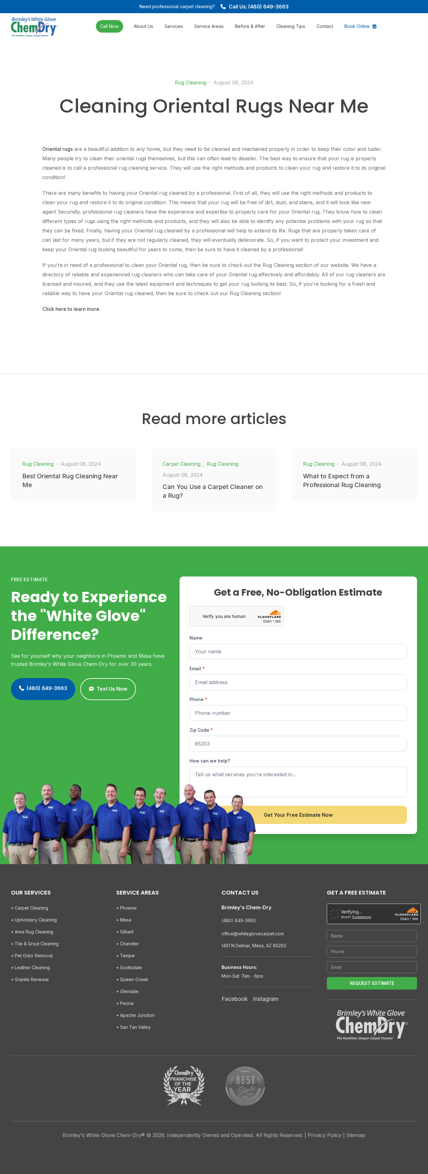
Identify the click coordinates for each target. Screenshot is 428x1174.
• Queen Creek (132, 979)
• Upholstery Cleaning (34, 919)
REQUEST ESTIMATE (372, 983)
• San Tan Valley (133, 1027)
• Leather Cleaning (30, 967)
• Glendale (127, 991)
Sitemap (355, 1135)
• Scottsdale (129, 967)
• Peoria (124, 1003)
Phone (198, 699)
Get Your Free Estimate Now (298, 815)
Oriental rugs (57, 149)
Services (173, 26)
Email (197, 668)
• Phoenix (126, 908)
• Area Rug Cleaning (32, 931)
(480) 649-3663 (239, 920)
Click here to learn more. (71, 309)
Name (196, 637)
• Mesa (123, 919)
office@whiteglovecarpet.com (253, 933)
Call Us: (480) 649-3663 (259, 6)
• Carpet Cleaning (29, 908)
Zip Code (201, 730)
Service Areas (209, 26)
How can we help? (210, 760)
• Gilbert (124, 931)
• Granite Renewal (30, 979)
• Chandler (127, 943)
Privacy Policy (325, 1135)
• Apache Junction (135, 1015)
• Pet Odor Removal (32, 955)
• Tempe (125, 955)
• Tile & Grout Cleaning (35, 943)
